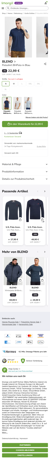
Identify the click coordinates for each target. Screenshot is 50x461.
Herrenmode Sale (9, 324)
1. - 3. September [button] (11, 133)
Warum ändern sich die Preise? (37, 117)
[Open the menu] (3, 8)
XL (6, 89)
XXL (30, 84)
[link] (17, 105)
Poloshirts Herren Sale (30, 322)
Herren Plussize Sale (10, 322)
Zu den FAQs (41, 146)
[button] (11, 74)
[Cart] (20, 219)
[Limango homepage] (7, 3)
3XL (38, 84)
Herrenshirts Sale (26, 324)
